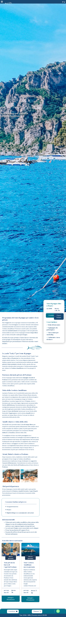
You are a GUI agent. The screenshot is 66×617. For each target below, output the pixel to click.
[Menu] (2, 2)
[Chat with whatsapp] (58, 611)
